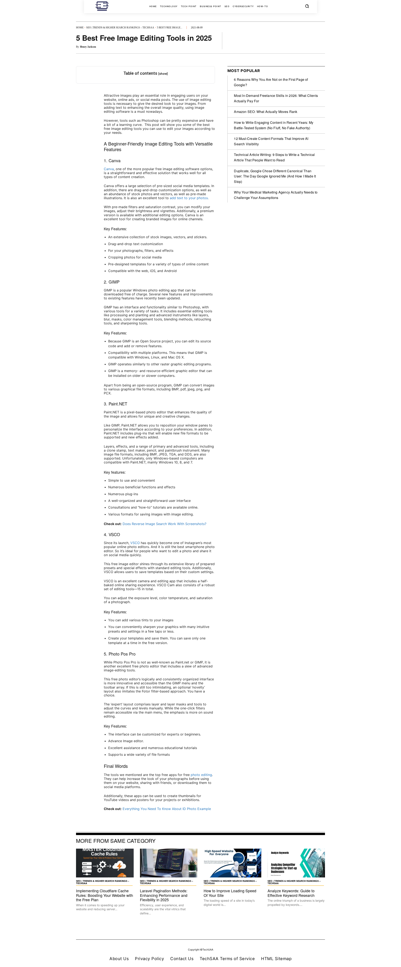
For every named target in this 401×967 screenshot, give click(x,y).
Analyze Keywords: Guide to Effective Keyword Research (291, 893)
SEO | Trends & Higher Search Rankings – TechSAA (120, 27)
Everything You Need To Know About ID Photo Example (167, 809)
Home (80, 27)
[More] (320, 40)
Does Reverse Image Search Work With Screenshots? (164, 524)
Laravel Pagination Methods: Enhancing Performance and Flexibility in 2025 (163, 895)
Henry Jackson (88, 47)
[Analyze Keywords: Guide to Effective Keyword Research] (296, 863)
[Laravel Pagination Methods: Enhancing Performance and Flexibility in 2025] (169, 863)
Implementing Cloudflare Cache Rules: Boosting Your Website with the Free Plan (104, 895)
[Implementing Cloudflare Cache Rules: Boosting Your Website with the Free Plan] (105, 863)
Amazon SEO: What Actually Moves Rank (265, 111)
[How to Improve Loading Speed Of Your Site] (232, 863)
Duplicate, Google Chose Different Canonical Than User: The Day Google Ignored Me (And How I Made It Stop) (275, 176)
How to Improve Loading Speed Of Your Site (230, 893)
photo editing (201, 775)
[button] (307, 6)
